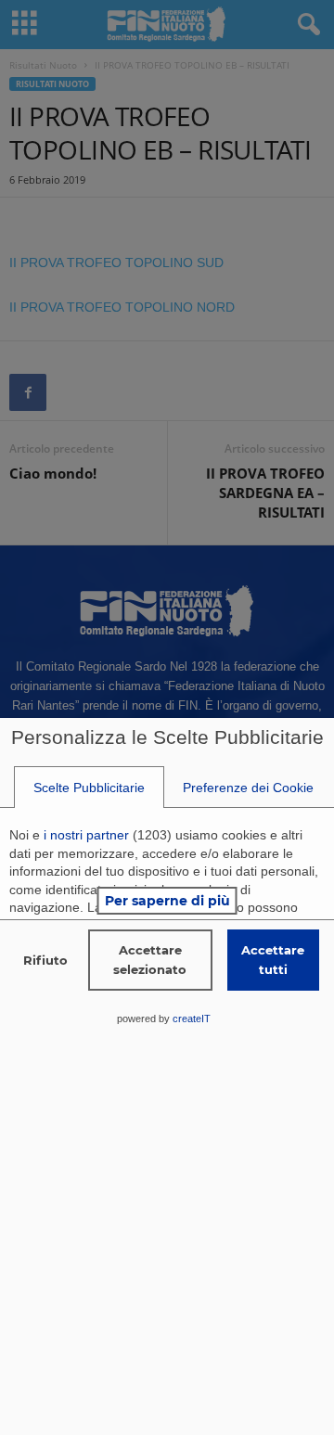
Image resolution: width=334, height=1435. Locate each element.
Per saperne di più (167, 900)
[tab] (89, 787)
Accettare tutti (272, 959)
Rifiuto (45, 960)
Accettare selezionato (149, 959)
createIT (192, 1018)
